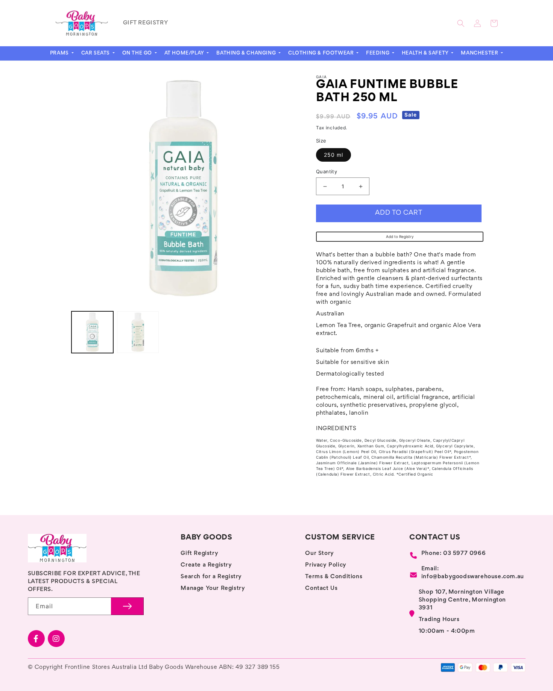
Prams (60, 53)
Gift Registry (199, 553)
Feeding (378, 53)
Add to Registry (400, 236)
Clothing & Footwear (321, 53)
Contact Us (321, 588)
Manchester (480, 53)
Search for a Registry (211, 576)
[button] (461, 23)
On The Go (137, 53)
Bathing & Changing (246, 53)
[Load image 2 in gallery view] (138, 332)
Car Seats (96, 53)
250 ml (333, 155)
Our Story (319, 553)
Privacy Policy (325, 565)
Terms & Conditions (333, 576)
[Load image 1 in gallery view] (92, 332)
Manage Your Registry (213, 588)
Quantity (326, 171)
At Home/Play (185, 53)
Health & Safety (426, 53)
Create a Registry (206, 565)
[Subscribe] (127, 606)
